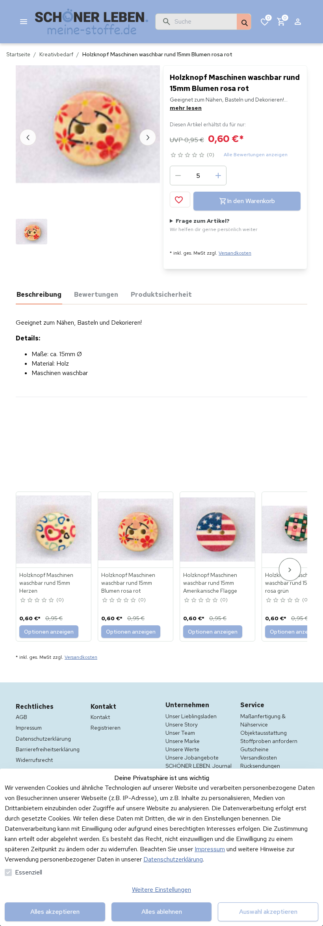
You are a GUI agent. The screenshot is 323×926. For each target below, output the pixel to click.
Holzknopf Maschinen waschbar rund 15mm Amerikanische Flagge (210, 582)
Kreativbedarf (56, 54)
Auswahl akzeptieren (268, 912)
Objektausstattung (263, 732)
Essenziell (28, 872)
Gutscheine (254, 749)
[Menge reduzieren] (178, 175)
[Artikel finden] (244, 22)
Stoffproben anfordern (268, 741)
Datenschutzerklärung (173, 859)
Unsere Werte (182, 749)
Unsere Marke (182, 741)
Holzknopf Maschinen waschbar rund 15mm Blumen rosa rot (128, 582)
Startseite (18, 54)
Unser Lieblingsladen (191, 716)
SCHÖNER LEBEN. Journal (198, 765)
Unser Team (180, 732)
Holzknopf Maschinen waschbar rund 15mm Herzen (46, 582)
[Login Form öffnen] (298, 22)
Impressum (210, 849)
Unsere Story (181, 724)
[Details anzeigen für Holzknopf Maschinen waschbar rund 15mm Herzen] (54, 529)
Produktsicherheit (161, 294)
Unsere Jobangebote (192, 757)
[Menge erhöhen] (218, 175)
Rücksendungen (260, 765)
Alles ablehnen (161, 912)
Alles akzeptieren (55, 912)
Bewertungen (96, 294)
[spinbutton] (198, 175)
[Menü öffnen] (24, 22)
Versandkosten (235, 253)
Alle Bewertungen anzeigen (256, 155)
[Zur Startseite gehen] (92, 21)
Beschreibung (39, 294)
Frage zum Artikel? (214, 225)
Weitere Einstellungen (161, 889)
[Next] (290, 569)
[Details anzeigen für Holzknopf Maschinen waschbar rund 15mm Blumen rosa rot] (136, 529)
